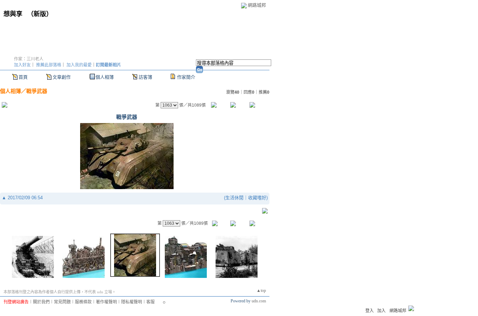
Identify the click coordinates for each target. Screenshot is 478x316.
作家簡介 (186, 77)
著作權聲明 (106, 302)
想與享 (13, 13)
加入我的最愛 (79, 65)
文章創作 (61, 77)
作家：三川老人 (28, 59)
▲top (261, 290)
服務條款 (83, 302)
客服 (150, 302)
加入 (381, 310)
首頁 (23, 77)
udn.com (259, 301)
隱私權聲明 (131, 302)
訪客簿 (145, 77)
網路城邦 (257, 5)
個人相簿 (105, 77)
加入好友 (22, 65)
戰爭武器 (36, 91)
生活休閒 (234, 197)
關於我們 (41, 302)
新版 (40, 13)
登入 (369, 310)
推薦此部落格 (48, 65)
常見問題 (62, 302)
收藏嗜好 (257, 197)
